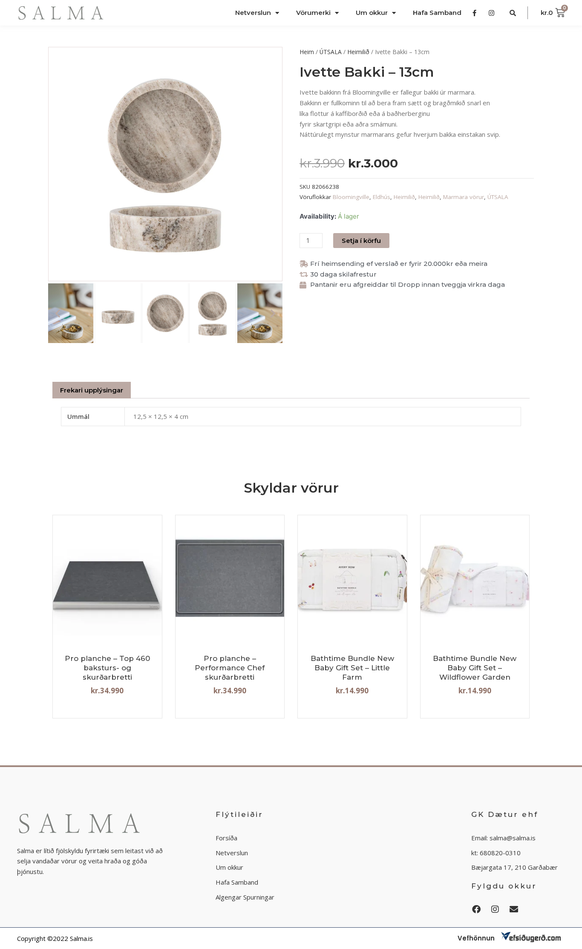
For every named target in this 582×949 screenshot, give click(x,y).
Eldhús (381, 197)
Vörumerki (313, 13)
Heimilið (358, 52)
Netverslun (253, 13)
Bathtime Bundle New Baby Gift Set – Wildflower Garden (474, 667)
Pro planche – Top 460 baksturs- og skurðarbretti (107, 667)
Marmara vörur (463, 197)
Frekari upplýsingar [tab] (91, 390)
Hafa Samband (437, 13)
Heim (307, 52)
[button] (57, 313)
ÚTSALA (331, 52)
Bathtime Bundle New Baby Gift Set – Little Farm (352, 667)
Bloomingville (351, 197)
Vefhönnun (476, 938)
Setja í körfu (361, 241)
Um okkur (372, 13)
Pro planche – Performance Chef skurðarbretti (230, 667)
